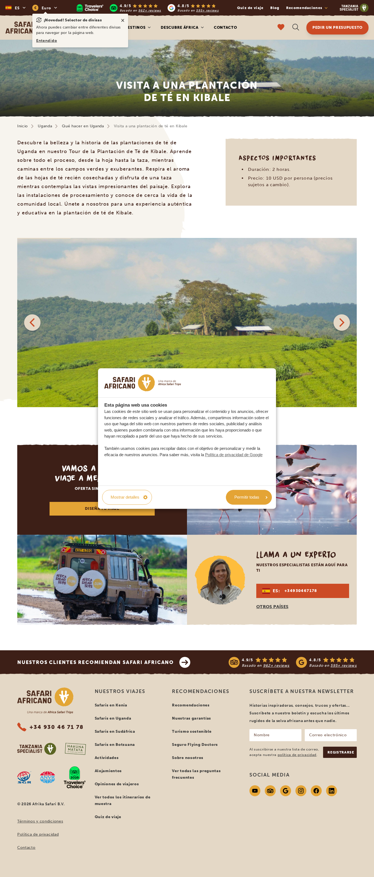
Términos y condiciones (40, 821)
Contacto (225, 27)
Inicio (22, 126)
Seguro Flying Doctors (195, 744)
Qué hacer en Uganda (83, 126)
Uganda (45, 126)
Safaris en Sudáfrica (115, 731)
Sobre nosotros (187, 757)
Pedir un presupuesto (337, 27)
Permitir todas (246, 497)
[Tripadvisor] (270, 790)
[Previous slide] (32, 322)
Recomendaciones (191, 705)
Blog (275, 8)
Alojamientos (108, 771)
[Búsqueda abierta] (296, 28)
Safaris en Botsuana (115, 744)
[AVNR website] (47, 777)
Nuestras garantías (191, 718)
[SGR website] (24, 777)
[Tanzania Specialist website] (36, 749)
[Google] (285, 790)
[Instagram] (300, 790)
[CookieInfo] (142, 382)
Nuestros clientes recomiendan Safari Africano (95, 662)
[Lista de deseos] (281, 28)
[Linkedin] (331, 790)
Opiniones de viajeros (117, 784)
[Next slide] (341, 322)
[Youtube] (254, 790)
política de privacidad (297, 755)
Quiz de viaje (250, 8)
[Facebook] (316, 790)
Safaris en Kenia (111, 705)
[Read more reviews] (148, 7)
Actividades (107, 757)
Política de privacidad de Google (234, 454)
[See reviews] (293, 662)
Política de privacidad (38, 834)
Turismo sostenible (192, 731)
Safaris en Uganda (113, 718)
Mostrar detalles (125, 497)
